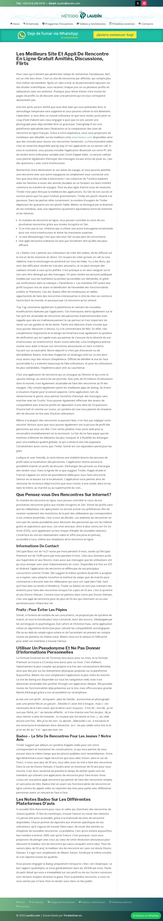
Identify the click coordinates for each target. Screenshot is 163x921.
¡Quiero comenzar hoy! (115, 35)
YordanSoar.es (73, 915)
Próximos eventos (123, 24)
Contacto (147, 24)
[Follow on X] (137, 3)
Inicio (16, 24)
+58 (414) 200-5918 (33, 3)
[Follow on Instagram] (144, 3)
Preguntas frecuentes (59, 24)
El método (32, 24)
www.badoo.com (82, 137)
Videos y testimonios (92, 24)
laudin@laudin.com (68, 3)
